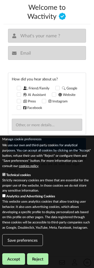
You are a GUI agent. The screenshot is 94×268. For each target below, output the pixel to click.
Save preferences (23, 240)
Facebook (34, 107)
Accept (13, 258)
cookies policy (29, 166)
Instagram (59, 101)
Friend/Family (38, 88)
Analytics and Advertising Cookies (30, 196)
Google (71, 88)
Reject (37, 258)
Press (31, 101)
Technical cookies (18, 175)
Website (68, 94)
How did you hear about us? (35, 79)
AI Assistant (36, 94)
